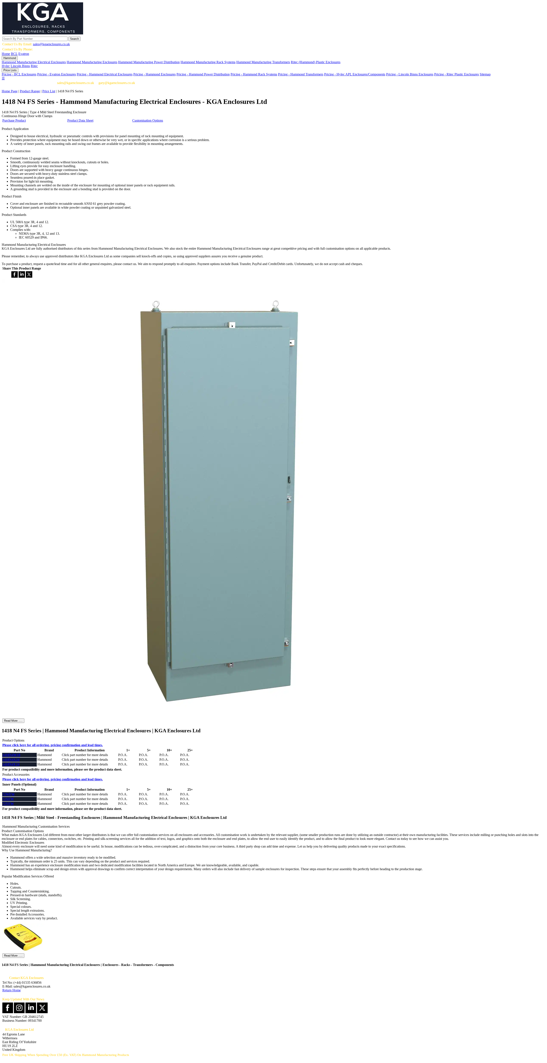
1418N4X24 (10, 759)
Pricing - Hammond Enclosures (154, 74)
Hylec (6, 66)
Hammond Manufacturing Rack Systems (208, 62)
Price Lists (10, 70)
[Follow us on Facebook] (7, 1012)
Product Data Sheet (80, 120)
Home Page (10, 91)
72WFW (8, 794)
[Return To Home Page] (42, 33)
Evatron (23, 54)
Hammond (9, 58)
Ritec (34, 66)
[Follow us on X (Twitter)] (42, 1012)
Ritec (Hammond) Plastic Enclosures (315, 62)
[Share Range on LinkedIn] (22, 276)
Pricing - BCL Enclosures (19, 74)
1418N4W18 (11, 755)
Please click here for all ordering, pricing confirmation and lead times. (52, 745)
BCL (14, 54)
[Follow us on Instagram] (19, 1012)
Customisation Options (147, 120)
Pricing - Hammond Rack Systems (254, 74)
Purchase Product (14, 120)
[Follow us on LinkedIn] (30, 1012)
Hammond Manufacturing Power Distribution (149, 62)
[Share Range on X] (29, 276)
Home (6, 54)
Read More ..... (13, 720)
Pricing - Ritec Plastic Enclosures (456, 74)
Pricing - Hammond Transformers (300, 74)
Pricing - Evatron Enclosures (56, 74)
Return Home (11, 990)
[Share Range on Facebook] (14, 276)
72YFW (8, 803)
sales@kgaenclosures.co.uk (51, 44)
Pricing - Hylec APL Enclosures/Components (354, 74)
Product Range (30, 91)
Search (74, 38)
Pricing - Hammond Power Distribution (203, 74)
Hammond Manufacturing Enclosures (92, 62)
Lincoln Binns (20, 66)
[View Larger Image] (220, 716)
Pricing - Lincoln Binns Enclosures (409, 74)
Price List (48, 91)
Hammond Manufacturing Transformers (263, 62)
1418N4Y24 (10, 764)
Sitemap (485, 74)
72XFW (8, 799)
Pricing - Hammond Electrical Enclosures (104, 74)
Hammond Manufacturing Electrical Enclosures (34, 62)
